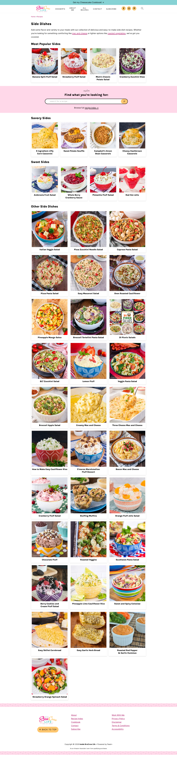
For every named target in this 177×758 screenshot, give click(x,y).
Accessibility (118, 729)
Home (33, 17)
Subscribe (111, 9)
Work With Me (118, 715)
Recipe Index (77, 718)
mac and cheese (79, 33)
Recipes (40, 17)
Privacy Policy (118, 718)
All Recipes (85, 9)
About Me (72, 9)
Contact (97, 9)
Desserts (60, 9)
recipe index (90, 108)
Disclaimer (117, 722)
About (74, 715)
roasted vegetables (117, 33)
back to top (48, 729)
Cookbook (75, 722)
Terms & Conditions (121, 725)
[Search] (124, 101)
